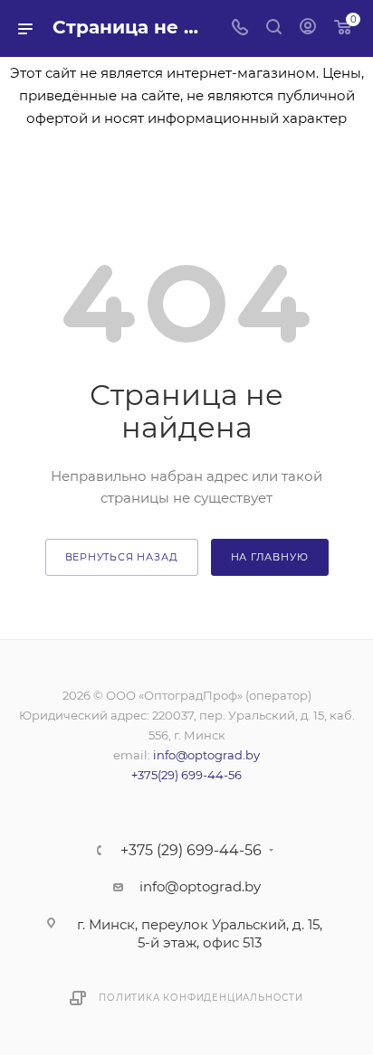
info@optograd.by (206, 755)
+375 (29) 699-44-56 (191, 850)
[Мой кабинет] (308, 28)
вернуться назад (121, 557)
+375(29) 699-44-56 (186, 775)
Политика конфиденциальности (201, 997)
